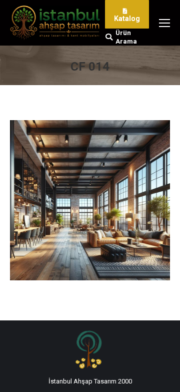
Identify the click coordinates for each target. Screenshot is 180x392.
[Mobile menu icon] (164, 23)
